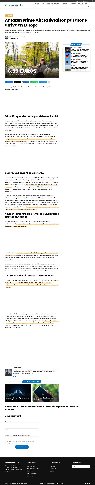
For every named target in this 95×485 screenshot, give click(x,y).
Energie (64, 4)
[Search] (88, 466)
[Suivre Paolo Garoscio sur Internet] (15, 376)
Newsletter (30, 471)
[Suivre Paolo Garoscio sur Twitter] (13, 376)
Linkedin (52, 471)
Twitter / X (53, 468)
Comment (8, 421)
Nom (6, 430)
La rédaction (31, 466)
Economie (36, 4)
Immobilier (72, 4)
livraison (45, 314)
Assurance (46, 4)
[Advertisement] (32, 102)
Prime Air (11, 253)
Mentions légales (32, 476)
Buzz (86, 4)
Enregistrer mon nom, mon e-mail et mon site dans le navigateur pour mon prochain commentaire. (20, 442)
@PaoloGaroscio (29, 373)
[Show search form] (88, 6)
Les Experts (55, 4)
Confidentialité (42, 483)
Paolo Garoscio (17, 367)
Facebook (52, 466)
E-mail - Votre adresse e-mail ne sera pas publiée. (17, 435)
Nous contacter (31, 473)
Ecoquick (9, 15)
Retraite (80, 4)
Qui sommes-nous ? (33, 468)
